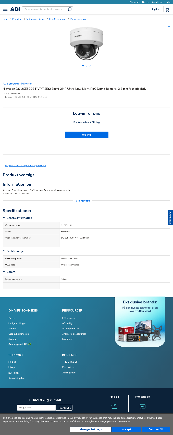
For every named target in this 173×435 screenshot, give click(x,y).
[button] (170, 217)
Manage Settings (91, 429)
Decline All (156, 429)
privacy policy (81, 417)
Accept (126, 429)
